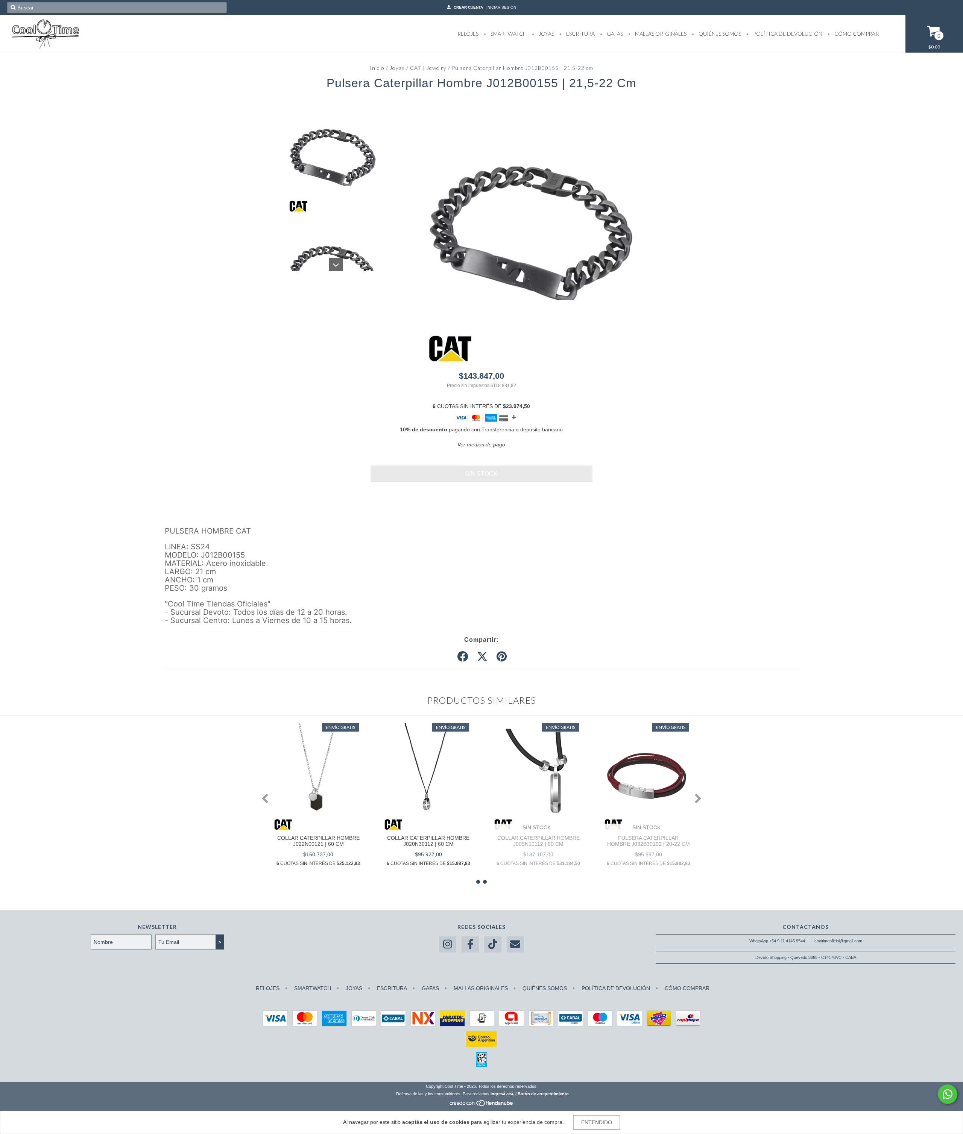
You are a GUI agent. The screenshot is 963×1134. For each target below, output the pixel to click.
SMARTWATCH (508, 33)
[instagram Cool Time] (447, 944)
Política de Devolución (787, 33)
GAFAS (614, 33)
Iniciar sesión (501, 7)
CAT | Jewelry (428, 68)
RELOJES (467, 33)
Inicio (377, 68)
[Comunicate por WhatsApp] (947, 1094)
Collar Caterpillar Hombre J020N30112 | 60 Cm (428, 841)
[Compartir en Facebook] (462, 656)
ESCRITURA (580, 33)
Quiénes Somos (719, 33)
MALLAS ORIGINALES (660, 33)
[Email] (515, 944)
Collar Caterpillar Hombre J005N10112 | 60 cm (538, 841)
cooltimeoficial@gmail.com (838, 941)
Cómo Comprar (856, 33)
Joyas (397, 68)
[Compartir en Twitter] (482, 656)
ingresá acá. (502, 1094)
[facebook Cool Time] (470, 944)
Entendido (596, 1122)
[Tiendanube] (482, 1105)
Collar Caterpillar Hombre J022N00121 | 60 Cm (318, 841)
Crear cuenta (468, 7)
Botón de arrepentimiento (543, 1094)
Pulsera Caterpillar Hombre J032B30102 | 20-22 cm (648, 841)
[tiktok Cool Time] (492, 944)
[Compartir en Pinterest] (502, 656)
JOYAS (546, 33)
